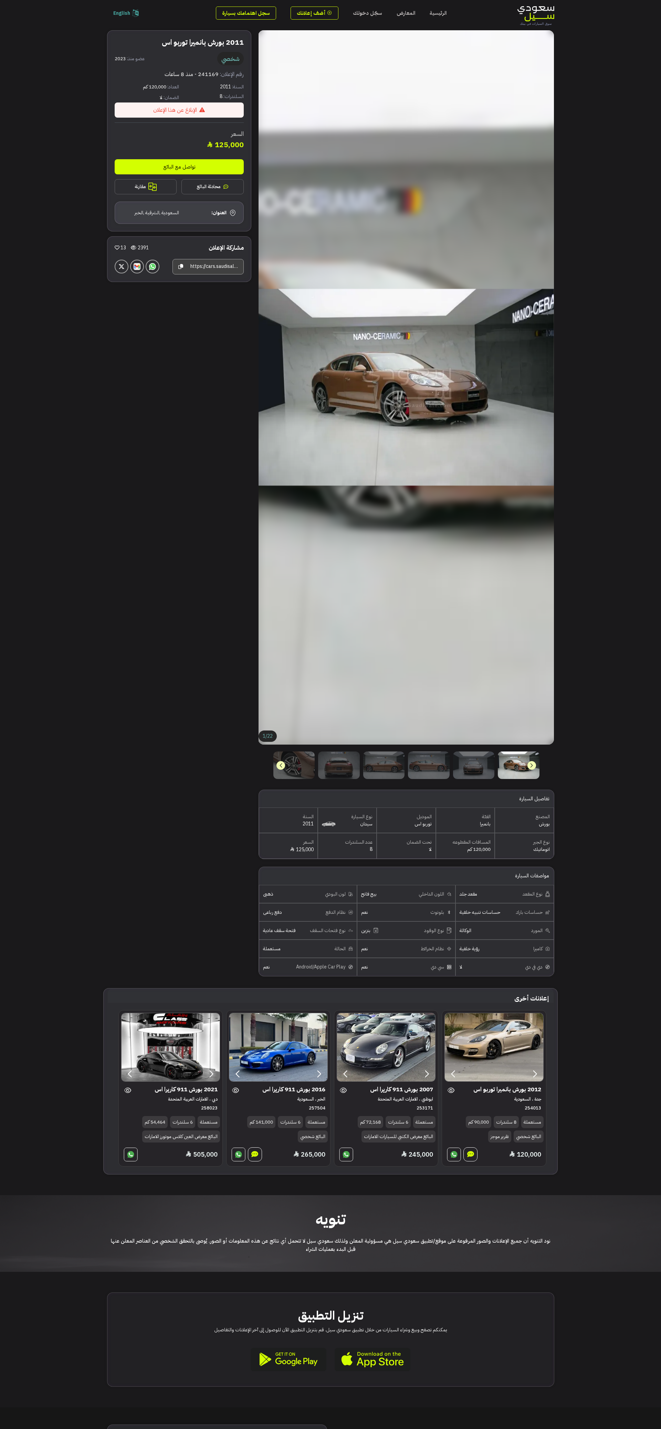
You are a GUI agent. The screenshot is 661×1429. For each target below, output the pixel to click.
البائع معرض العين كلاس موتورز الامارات (181, 1136)
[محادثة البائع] (470, 1154)
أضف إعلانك (312, 13)
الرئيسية (438, 13)
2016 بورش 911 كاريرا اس (293, 1089)
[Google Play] (288, 1359)
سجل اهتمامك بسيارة (246, 13)
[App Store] (372, 1359)
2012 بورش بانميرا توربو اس (507, 1089)
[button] (280, 765)
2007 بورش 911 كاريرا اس (401, 1089)
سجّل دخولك (367, 13)
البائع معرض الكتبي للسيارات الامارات (398, 1136)
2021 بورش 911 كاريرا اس (186, 1089)
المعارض (406, 13)
